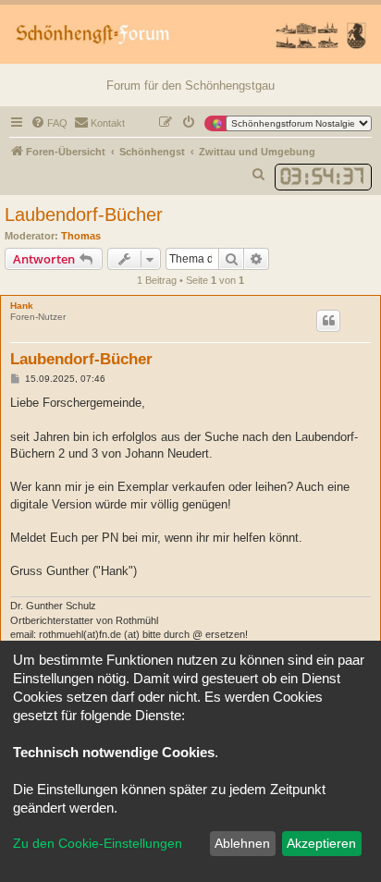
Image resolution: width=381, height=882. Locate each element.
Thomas (81, 235)
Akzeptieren (321, 843)
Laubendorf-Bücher (84, 214)
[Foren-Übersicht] (190, 34)
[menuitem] (49, 123)
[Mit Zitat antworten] (328, 321)
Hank (21, 305)
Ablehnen (242, 843)
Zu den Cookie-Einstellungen (97, 843)
